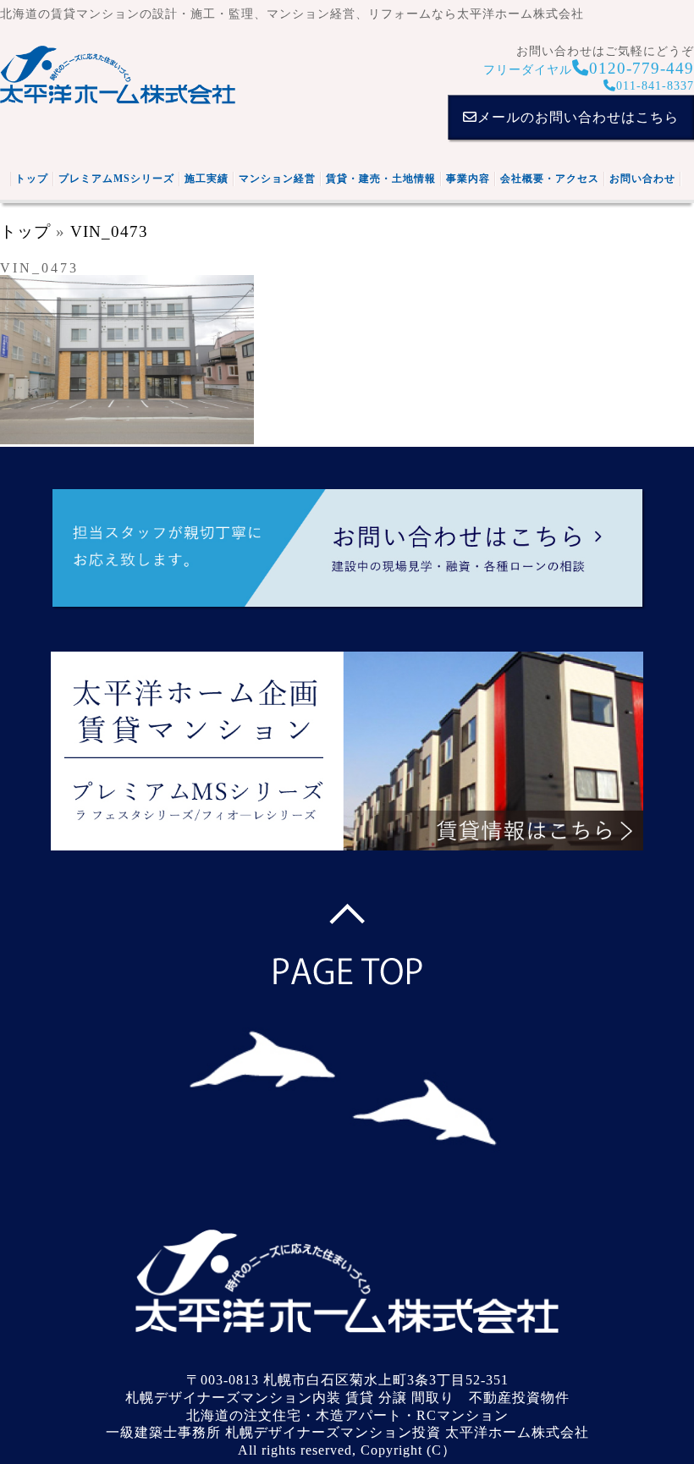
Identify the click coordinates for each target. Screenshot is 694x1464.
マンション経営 (277, 178)
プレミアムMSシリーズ (116, 178)
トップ (31, 178)
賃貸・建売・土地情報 (381, 178)
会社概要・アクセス (549, 178)
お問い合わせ (642, 178)
